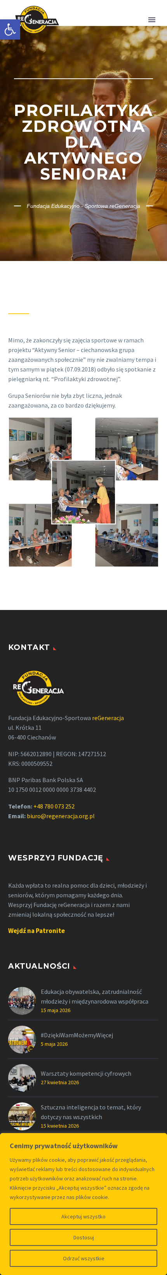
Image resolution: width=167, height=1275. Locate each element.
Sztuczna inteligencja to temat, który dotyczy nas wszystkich (91, 1112)
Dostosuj (83, 1237)
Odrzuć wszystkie (83, 1258)
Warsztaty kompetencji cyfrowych (86, 1073)
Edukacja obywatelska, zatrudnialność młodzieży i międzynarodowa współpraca (94, 996)
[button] (10, 29)
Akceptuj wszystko (83, 1216)
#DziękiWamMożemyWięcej (77, 1035)
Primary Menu (152, 20)
